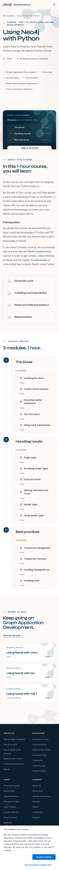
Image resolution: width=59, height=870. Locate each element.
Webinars (8, 823)
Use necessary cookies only (38, 865)
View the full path (12, 635)
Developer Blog (39, 755)
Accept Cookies (44, 857)
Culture (35, 807)
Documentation (39, 744)
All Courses (8, 16)
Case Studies (10, 807)
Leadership (37, 812)
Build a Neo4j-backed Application (22, 83)
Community (37, 760)
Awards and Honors (41, 796)
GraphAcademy (39, 771)
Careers (36, 801)
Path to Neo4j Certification (19, 89)
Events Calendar (11, 812)
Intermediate (32, 78)
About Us (36, 785)
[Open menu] (54, 4)
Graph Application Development (21, 72)
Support (36, 817)
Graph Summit (10, 817)
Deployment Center (13, 758)
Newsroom (37, 791)
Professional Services (14, 764)
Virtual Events (38, 765)
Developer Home (40, 739)
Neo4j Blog (9, 791)
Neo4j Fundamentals (39, 251)
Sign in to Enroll (29, 148)
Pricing (7, 769)
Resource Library (12, 785)
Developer (48, 72)
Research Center (11, 801)
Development (13, 78)
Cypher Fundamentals (34, 260)
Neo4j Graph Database (14, 739)
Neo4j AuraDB (10, 744)
